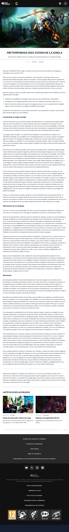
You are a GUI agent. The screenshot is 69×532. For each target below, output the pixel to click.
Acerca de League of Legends (34, 439)
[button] (28, 62)
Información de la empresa (34, 500)
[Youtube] (26, 468)
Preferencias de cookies (34, 505)
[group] (34, 411)
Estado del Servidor (35, 444)
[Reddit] (43, 468)
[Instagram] (37, 468)
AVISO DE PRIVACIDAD (34, 485)
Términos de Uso (34, 490)
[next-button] (64, 429)
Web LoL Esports (34, 453)
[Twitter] (32, 468)
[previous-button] (61, 429)
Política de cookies (34, 495)
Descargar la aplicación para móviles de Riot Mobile (34, 458)
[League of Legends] (16, 3)
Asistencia (34, 449)
